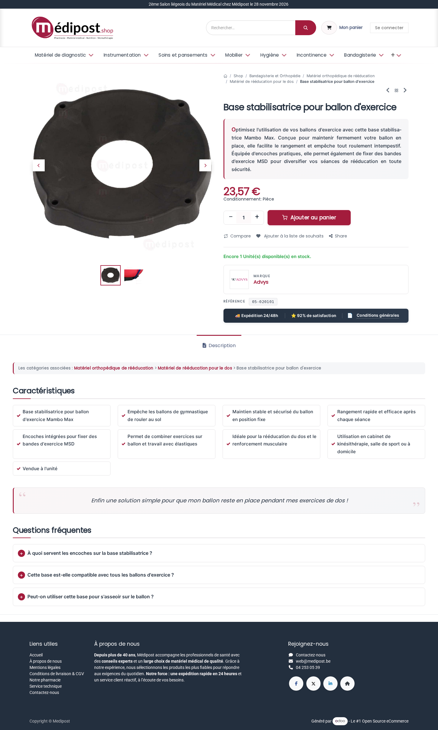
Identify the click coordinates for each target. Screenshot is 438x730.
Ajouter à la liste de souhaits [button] (293, 236)
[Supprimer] (231, 217)
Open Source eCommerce (385, 720)
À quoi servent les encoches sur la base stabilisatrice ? (89, 553)
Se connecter (389, 28)
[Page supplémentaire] (347, 683)
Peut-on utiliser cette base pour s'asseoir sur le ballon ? (90, 596)
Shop (238, 76)
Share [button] (341, 236)
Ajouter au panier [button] (312, 217)
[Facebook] (296, 683)
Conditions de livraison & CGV (56, 673)
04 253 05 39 (308, 667)
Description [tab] (221, 345)
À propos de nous (45, 661)
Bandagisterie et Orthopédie (274, 76)
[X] (313, 683)
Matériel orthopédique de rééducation (341, 76)
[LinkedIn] (330, 683)
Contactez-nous (44, 692)
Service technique (45, 686)
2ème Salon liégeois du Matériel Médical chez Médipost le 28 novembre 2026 (219, 4)
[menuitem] (63, 55)
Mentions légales (44, 667)
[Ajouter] (257, 217)
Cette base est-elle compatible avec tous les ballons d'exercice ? (100, 575)
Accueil (36, 655)
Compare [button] (240, 236)
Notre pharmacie (44, 680)
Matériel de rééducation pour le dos (262, 81)
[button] (38, 165)
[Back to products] (396, 91)
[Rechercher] (305, 27)
